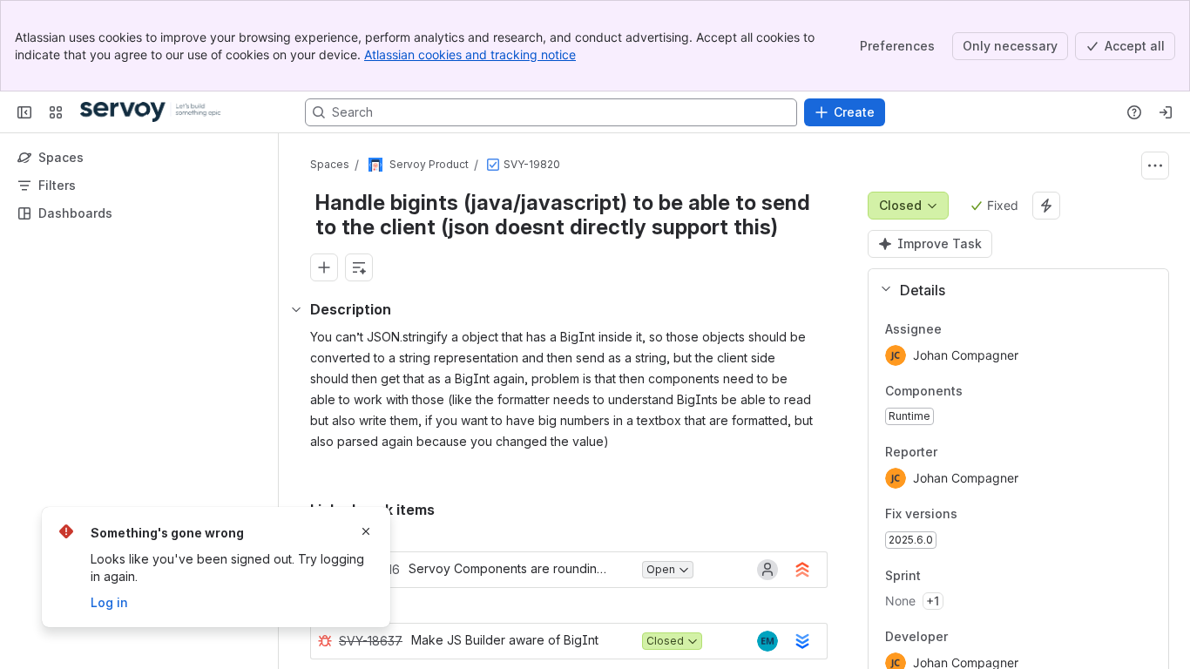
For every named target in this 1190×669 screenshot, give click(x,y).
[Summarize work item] (359, 267)
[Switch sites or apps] (56, 112)
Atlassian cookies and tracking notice (470, 54)
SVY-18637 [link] (370, 640)
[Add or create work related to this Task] (324, 267)
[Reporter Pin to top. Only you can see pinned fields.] (976, 453)
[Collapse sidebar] (24, 112)
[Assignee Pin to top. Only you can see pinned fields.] (980, 329)
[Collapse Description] (296, 309)
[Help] (1134, 112)
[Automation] (1046, 206)
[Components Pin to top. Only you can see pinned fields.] (977, 391)
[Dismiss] (365, 531)
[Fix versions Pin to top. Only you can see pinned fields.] (971, 514)
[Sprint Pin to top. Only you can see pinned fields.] (959, 576)
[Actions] (1155, 165)
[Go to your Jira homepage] (150, 112)
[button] (1011, 290)
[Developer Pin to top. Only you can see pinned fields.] (962, 638)
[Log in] (1166, 112)
